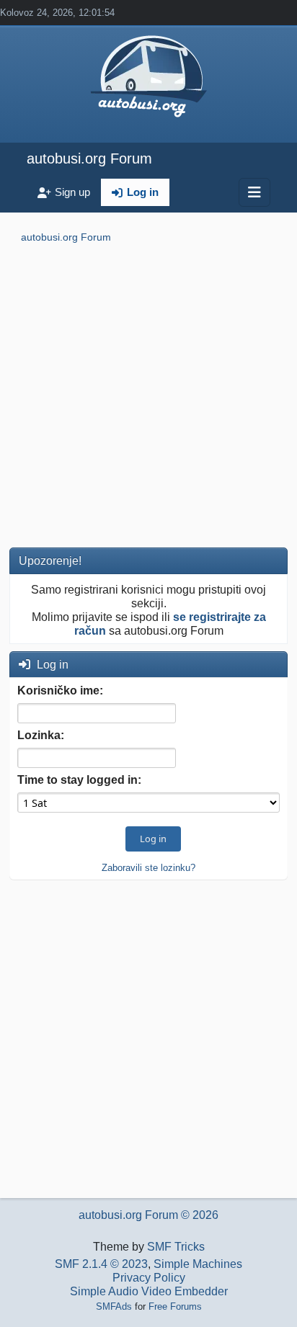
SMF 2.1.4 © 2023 (101, 1264)
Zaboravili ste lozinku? (148, 867)
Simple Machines (198, 1264)
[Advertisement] (148, 398)
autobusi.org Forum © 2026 (148, 1215)
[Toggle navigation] (254, 192)
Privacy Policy (148, 1278)
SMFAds (114, 1306)
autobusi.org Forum (89, 158)
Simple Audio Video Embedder (149, 1291)
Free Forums (175, 1306)
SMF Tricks (176, 1247)
